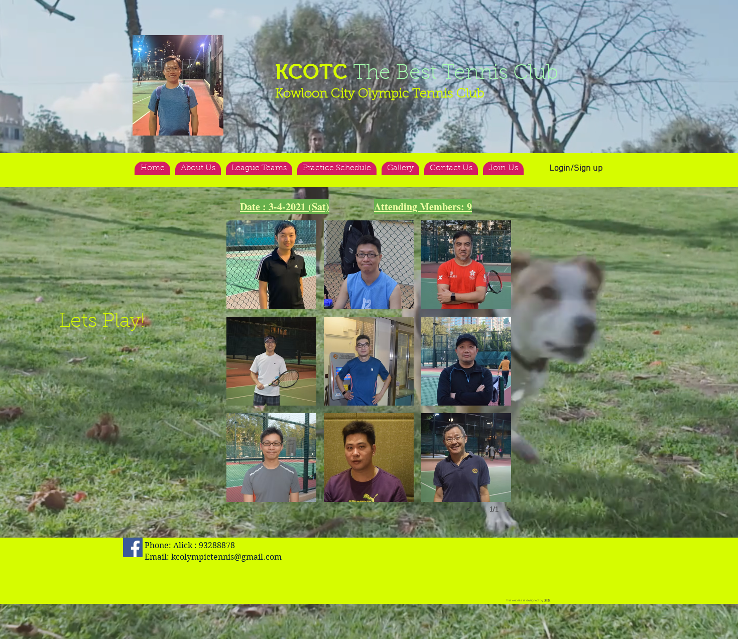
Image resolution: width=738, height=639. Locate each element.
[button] (178, 85)
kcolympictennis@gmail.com (226, 557)
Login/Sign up (576, 168)
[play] (196, 43)
